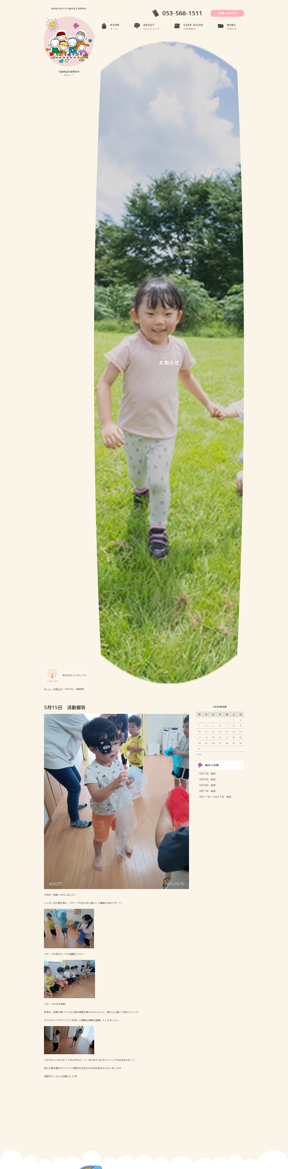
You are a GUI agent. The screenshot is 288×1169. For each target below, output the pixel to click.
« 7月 (198, 755)
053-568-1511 (182, 13)
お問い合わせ (227, 13)
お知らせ (58, 690)
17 (199, 738)
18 (206, 738)
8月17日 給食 (207, 791)
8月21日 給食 (207, 774)
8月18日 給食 (207, 786)
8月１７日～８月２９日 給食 (215, 797)
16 (240, 732)
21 (227, 738)
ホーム (47, 690)
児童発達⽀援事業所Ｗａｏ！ (69, 73)
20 (220, 738)
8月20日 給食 (207, 780)
